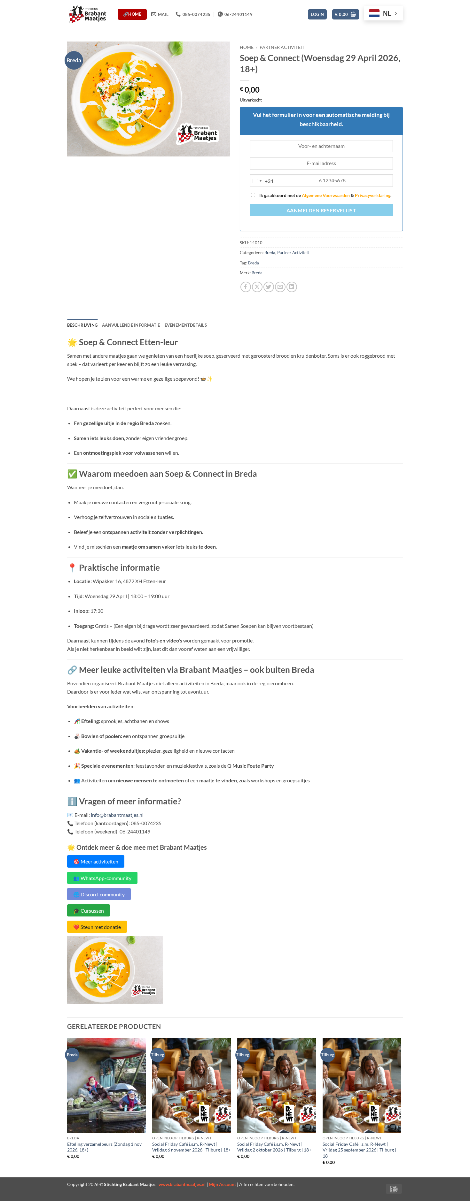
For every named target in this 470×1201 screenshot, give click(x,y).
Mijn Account (222, 1184)
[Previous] (67, 1107)
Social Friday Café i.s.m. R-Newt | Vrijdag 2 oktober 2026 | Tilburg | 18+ (274, 1147)
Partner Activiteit (282, 47)
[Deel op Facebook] (245, 287)
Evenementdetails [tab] (186, 325)
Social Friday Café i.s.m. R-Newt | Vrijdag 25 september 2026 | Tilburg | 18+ (359, 1150)
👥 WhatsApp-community (102, 878)
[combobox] (262, 181)
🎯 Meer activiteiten (95, 861)
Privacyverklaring (372, 195)
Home (247, 47)
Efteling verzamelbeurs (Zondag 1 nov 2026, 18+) (104, 1147)
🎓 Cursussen (88, 911)
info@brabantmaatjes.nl (117, 815)
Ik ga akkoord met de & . (324, 195)
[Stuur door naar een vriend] (280, 287)
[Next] (401, 1107)
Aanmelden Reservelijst (321, 210)
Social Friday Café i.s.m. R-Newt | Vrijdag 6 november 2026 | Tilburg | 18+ (191, 1147)
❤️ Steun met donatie (97, 927)
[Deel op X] (257, 287)
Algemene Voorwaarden (326, 195)
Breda (269, 252)
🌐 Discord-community (99, 894)
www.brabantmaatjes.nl (182, 1184)
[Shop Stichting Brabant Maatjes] (87, 14)
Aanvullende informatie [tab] (131, 325)
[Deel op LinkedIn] (291, 287)
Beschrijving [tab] (82, 325)
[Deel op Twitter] (268, 287)
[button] (317, 14)
